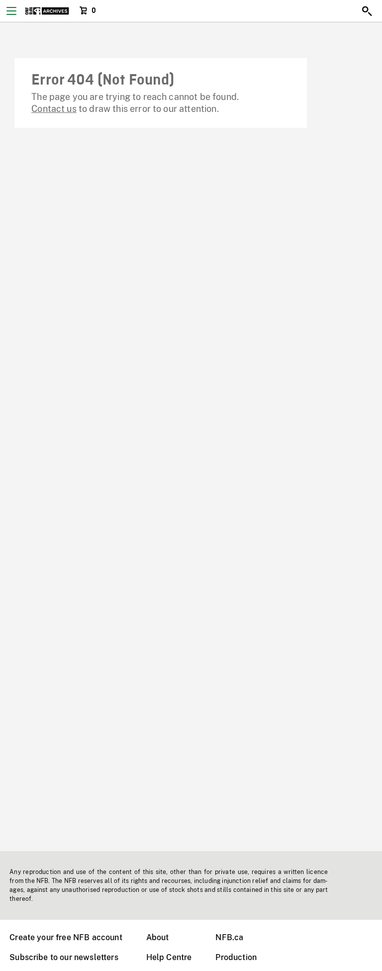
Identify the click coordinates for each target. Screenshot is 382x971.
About (157, 937)
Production (236, 957)
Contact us (54, 108)
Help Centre (169, 957)
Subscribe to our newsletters (63, 957)
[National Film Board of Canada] (47, 11)
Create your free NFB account (65, 937)
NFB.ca (229, 937)
